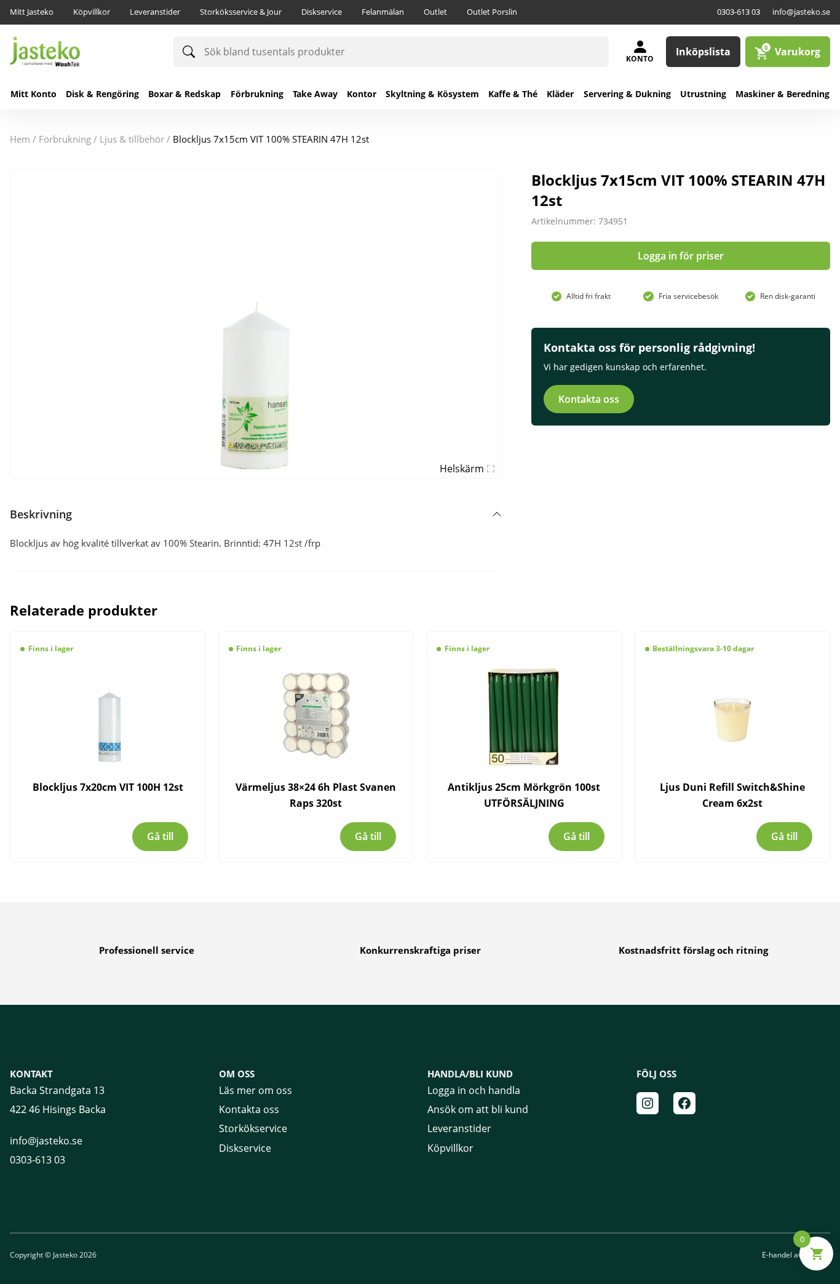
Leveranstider (155, 11)
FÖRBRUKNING (65, 139)
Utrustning (703, 94)
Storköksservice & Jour (241, 11)
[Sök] (188, 51)
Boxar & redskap (184, 94)
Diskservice (321, 11)
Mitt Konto (33, 94)
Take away (315, 94)
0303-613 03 (738, 11)
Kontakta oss (588, 399)
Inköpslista (703, 51)
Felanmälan (383, 11)
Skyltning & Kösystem (432, 94)
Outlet (435, 11)
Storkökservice (253, 1128)
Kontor (361, 94)
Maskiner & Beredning (782, 94)
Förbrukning (257, 94)
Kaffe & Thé (512, 94)
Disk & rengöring (102, 94)
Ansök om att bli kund (477, 1109)
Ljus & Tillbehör (132, 139)
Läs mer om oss (255, 1090)
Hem (20, 139)
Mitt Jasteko (31, 11)
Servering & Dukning (627, 94)
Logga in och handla (473, 1090)
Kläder (560, 94)
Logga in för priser (681, 256)
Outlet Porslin (492, 11)
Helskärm (462, 468)
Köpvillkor (91, 11)
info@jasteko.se (801, 11)
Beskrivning (41, 514)
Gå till (160, 836)
